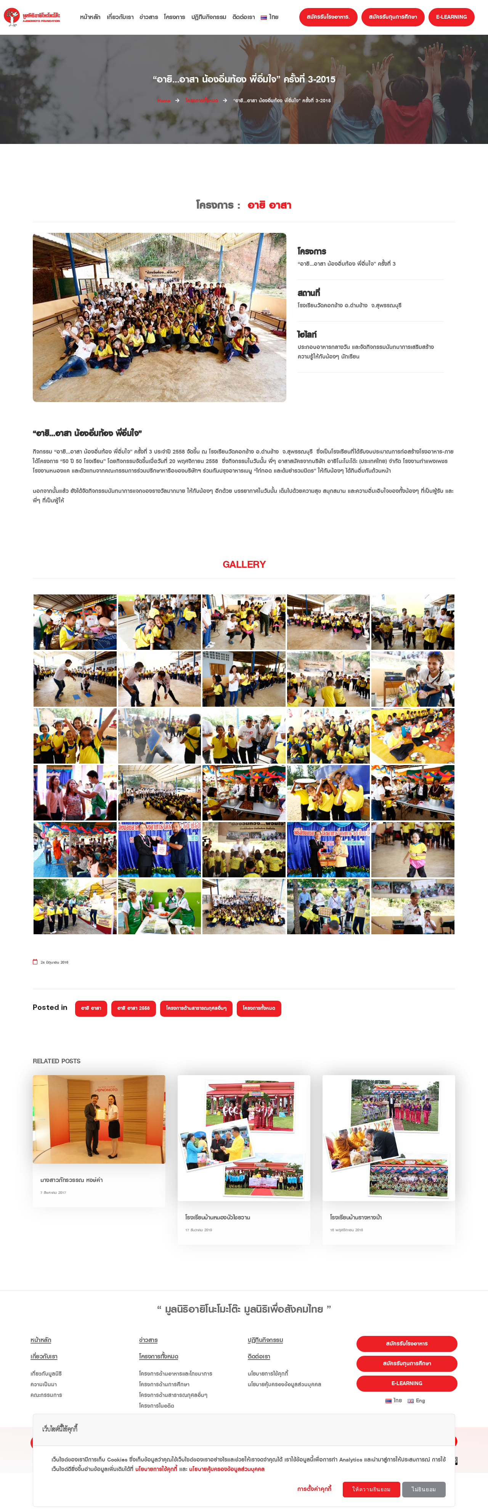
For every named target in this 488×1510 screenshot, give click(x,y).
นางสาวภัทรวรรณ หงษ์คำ (71, 1180)
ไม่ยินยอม (424, 1489)
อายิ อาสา (91, 1008)
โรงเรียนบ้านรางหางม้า (356, 1217)
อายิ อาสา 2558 (133, 1008)
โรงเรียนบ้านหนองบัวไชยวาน (217, 1217)
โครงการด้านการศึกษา (164, 1384)
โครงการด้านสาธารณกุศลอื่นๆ (196, 1008)
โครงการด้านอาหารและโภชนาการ (175, 1373)
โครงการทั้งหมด (259, 1008)
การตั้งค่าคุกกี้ (315, 1489)
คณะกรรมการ (46, 1395)
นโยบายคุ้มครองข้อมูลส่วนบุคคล (284, 1384)
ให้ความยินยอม (371, 1489)
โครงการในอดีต (156, 1406)
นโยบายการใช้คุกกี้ (268, 1373)
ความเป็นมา (43, 1384)
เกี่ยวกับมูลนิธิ (46, 1373)
